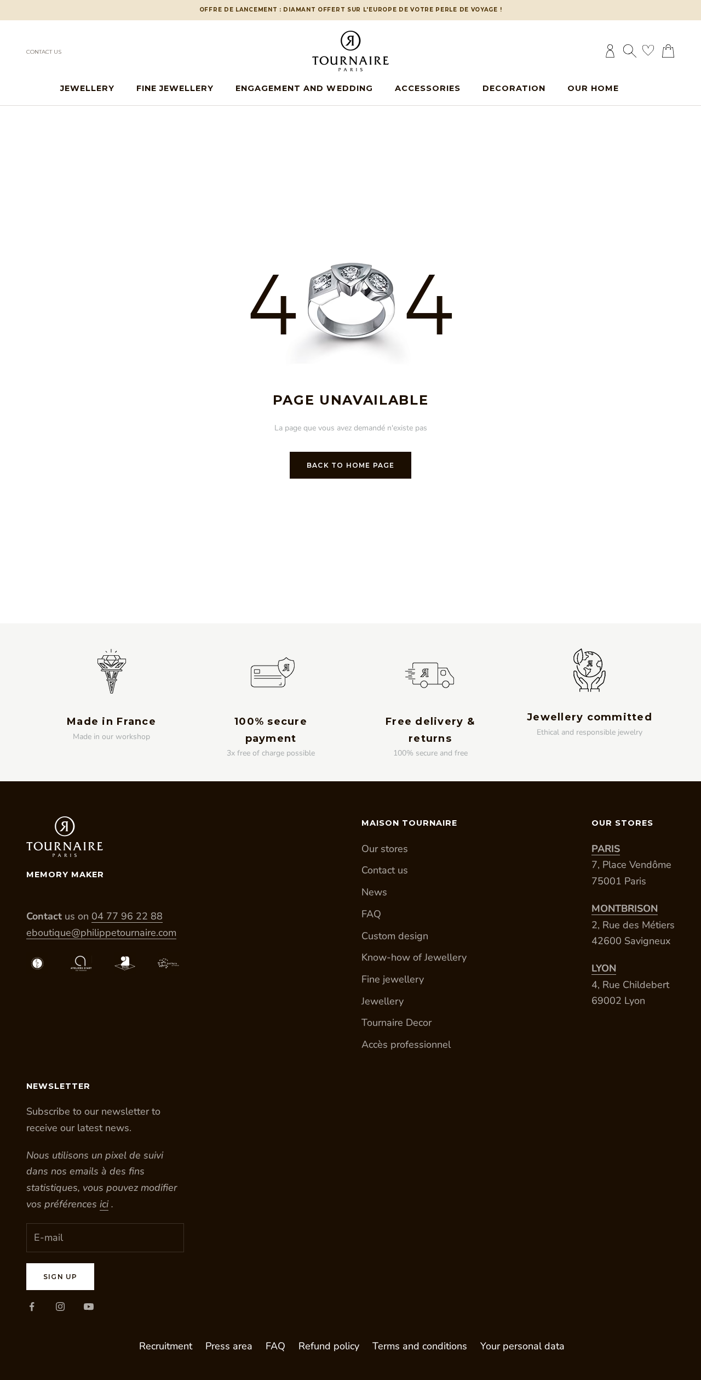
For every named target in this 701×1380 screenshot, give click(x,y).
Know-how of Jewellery (414, 957)
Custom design (394, 935)
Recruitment (165, 1346)
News (374, 892)
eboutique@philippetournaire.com (101, 932)
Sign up (60, 1277)
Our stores (384, 848)
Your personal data (522, 1346)
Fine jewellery (175, 88)
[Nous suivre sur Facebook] (31, 1306)
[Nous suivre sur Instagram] (60, 1306)
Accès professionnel (406, 1044)
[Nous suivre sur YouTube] (88, 1306)
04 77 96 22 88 (127, 916)
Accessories (428, 88)
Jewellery (87, 88)
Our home (593, 88)
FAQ (371, 914)
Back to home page (350, 465)
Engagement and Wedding (303, 88)
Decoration (513, 88)
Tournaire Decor (396, 1022)
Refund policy (328, 1346)
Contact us (43, 51)
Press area (228, 1346)
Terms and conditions (419, 1346)
